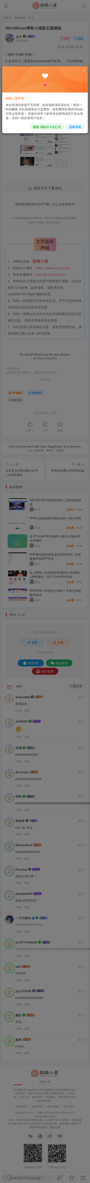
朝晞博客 (75, 127)
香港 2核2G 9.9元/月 (47, 127)
